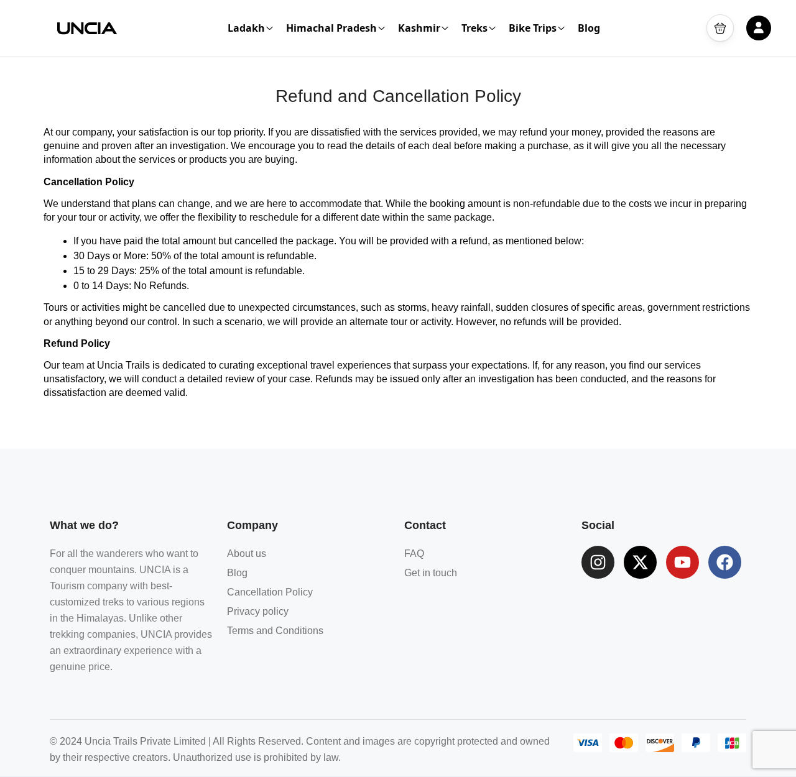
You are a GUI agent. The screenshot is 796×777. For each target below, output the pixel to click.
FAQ (414, 553)
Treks (474, 28)
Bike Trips (533, 28)
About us (246, 553)
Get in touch (430, 573)
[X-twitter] (640, 562)
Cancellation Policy (270, 592)
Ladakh (246, 28)
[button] (720, 28)
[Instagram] (597, 562)
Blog (589, 28)
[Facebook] (724, 562)
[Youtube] (682, 562)
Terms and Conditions (275, 630)
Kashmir (419, 28)
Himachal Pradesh (331, 28)
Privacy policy (258, 611)
